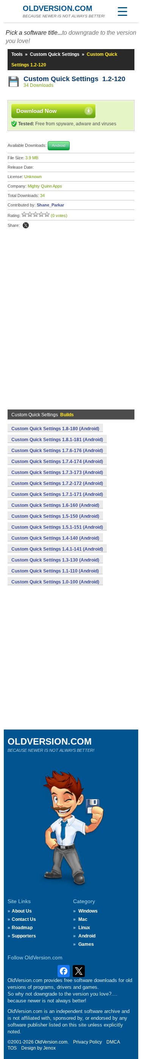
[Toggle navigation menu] (122, 11)
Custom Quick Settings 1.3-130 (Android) (55, 560)
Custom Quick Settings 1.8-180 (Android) (55, 428)
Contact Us (24, 919)
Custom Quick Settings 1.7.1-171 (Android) (57, 494)
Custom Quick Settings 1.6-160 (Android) (55, 505)
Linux (84, 927)
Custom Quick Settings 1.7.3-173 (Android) (57, 472)
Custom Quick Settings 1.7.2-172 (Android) (57, 483)
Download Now (36, 111)
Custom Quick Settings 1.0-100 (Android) (55, 582)
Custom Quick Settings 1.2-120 (74, 79)
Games (86, 944)
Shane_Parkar (50, 205)
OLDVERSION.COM (57, 8)
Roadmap (22, 927)
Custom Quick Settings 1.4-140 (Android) (55, 538)
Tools (17, 54)
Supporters (24, 936)
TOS (12, 1048)
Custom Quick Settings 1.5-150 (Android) (55, 516)
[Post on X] (26, 225)
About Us (22, 911)
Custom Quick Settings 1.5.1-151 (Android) (57, 527)
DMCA (113, 1042)
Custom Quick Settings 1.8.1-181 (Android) (57, 439)
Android (86, 936)
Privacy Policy (87, 1042)
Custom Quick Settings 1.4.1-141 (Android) (57, 549)
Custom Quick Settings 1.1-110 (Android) (55, 571)
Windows (88, 911)
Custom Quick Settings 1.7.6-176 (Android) (57, 450)
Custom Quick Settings (55, 54)
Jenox (49, 1048)
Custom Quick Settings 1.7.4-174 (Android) (57, 461)
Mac (82, 919)
